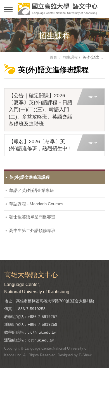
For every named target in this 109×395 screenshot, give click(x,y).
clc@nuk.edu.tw (42, 332)
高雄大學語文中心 (57, 9)
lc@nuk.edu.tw (41, 340)
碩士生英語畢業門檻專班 (32, 217)
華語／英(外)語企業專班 (31, 190)
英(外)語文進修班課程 (29, 177)
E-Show (85, 355)
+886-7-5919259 (42, 324)
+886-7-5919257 (42, 316)
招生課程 (70, 57)
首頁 (53, 57)
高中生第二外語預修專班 (32, 230)
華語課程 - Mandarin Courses (36, 203)
